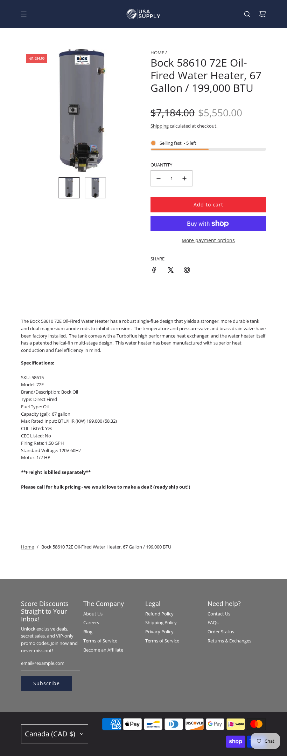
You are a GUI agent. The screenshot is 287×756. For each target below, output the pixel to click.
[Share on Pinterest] (187, 271)
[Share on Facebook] (154, 271)
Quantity (161, 165)
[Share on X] (170, 271)
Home (27, 547)
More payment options (208, 240)
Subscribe (46, 683)
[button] (30, 110)
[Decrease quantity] (158, 178)
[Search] (247, 14)
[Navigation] (23, 14)
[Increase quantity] (184, 178)
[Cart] (262, 14)
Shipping (159, 126)
